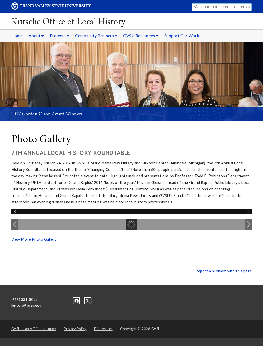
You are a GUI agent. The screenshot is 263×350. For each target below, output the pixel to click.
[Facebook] (77, 300)
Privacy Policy (75, 329)
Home (17, 35)
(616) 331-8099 (24, 299)
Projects (58, 35)
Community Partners (95, 35)
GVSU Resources (139, 35)
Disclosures (103, 329)
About (35, 35)
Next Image (248, 224)
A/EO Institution (34, 329)
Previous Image (14, 224)
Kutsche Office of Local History (68, 21)
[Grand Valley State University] (51, 8)
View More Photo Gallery (34, 239)
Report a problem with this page (223, 271)
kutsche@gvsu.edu (26, 305)
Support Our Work (181, 35)
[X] (88, 300)
